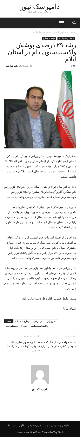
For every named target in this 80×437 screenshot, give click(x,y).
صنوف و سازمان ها (41, 32)
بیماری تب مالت (22, 321)
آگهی (21, 425)
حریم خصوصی (34, 425)
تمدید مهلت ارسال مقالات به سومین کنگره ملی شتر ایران (58, 344)
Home (73, 32)
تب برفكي (37, 321)
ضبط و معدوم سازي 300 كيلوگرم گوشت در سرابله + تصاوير (23, 346)
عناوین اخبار (60, 32)
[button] (61, 23)
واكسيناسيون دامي (39, 325)
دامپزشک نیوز (12, 65)
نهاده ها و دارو (49, 38)
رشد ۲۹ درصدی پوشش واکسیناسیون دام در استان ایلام (42, 52)
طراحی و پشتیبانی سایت (57, 425)
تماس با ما (13, 425)
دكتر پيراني (51, 321)
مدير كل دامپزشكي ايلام (16, 325)
